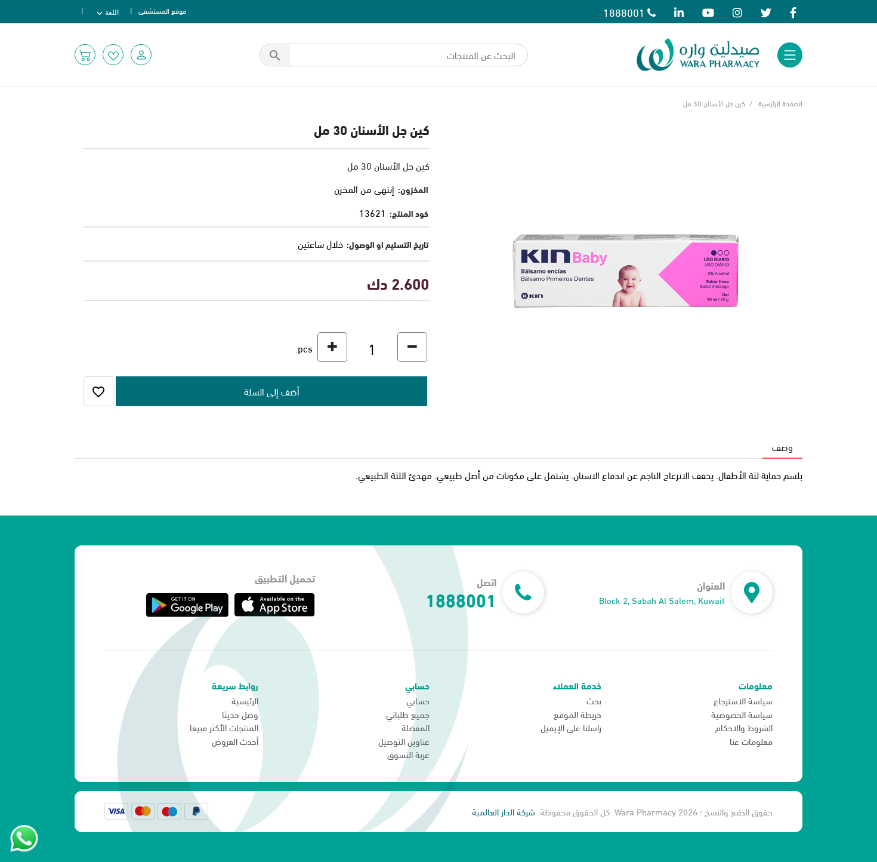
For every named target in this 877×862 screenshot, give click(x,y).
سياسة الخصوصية (742, 713)
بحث (593, 700)
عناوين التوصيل (404, 740)
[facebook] (793, 12)
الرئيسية (244, 700)
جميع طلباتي (408, 713)
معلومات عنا (751, 740)
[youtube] (708, 12)
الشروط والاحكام (744, 727)
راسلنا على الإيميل (571, 727)
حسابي (418, 700)
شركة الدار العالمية (503, 811)
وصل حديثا (240, 713)
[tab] (782, 447)
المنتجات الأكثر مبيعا (224, 727)
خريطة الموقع (577, 713)
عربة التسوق (408, 754)
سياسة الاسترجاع (743, 700)
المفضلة (416, 727)
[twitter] (766, 12)
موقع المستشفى (162, 10)
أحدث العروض (235, 740)
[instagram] (737, 12)
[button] (141, 54)
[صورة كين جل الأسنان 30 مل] (624, 269)
